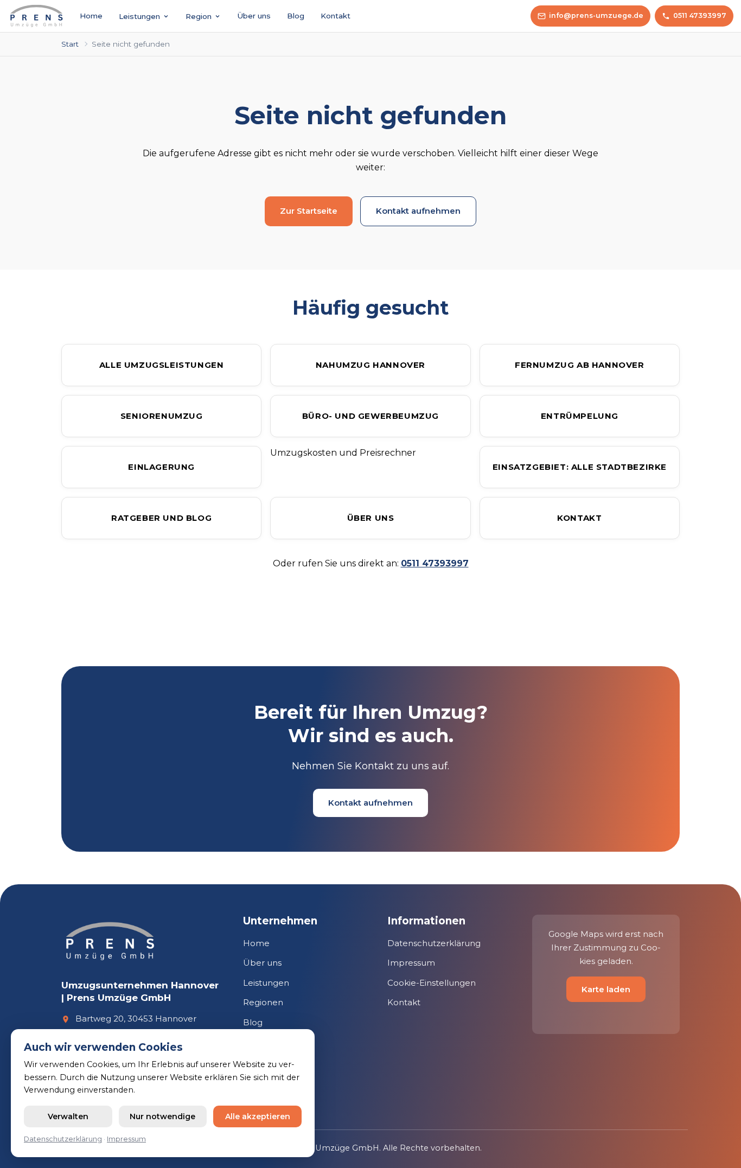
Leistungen (139, 16)
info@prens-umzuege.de (596, 15)
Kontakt (335, 15)
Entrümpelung (579, 416)
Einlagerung (161, 467)
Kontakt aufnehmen (418, 211)
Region (199, 16)
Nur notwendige (162, 1116)
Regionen (263, 1002)
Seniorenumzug (161, 416)
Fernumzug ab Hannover (579, 365)
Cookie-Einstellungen (431, 983)
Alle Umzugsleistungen (161, 365)
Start (70, 44)
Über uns (254, 15)
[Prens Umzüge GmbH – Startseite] (37, 16)
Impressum (411, 963)
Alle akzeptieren (257, 1116)
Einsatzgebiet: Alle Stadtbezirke (580, 467)
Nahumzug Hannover (370, 365)
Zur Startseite (308, 211)
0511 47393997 (699, 15)
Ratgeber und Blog (161, 518)
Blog (295, 15)
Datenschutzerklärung (434, 943)
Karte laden (606, 989)
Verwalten (68, 1116)
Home (91, 15)
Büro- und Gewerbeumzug (370, 416)
